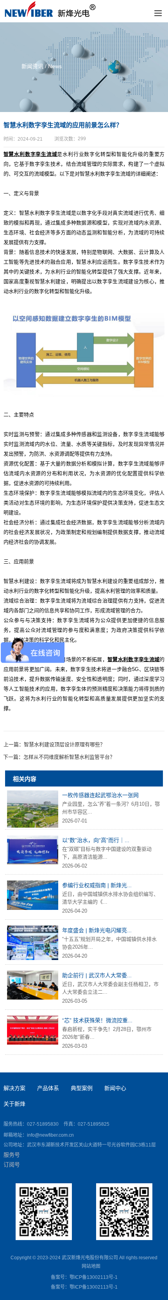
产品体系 (48, 1088)
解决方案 (14, 1088)
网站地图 (91, 1266)
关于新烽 (14, 1104)
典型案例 (82, 1088)
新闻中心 (115, 1088)
